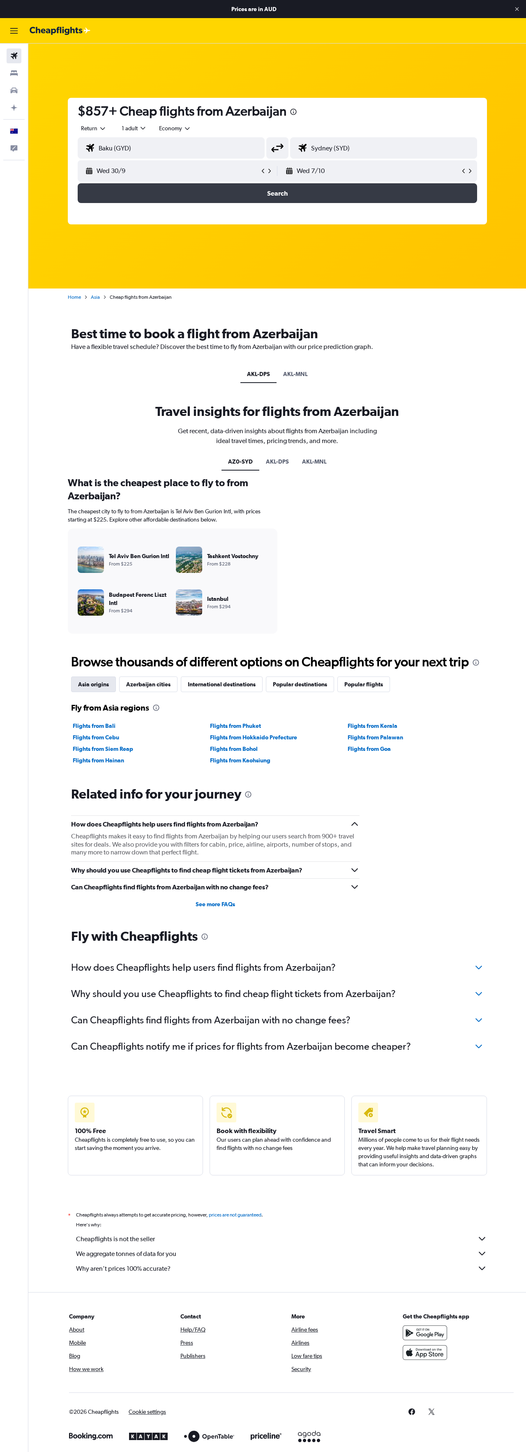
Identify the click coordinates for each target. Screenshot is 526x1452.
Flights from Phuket (235, 726)
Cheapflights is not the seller (115, 1239)
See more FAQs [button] (215, 904)
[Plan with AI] (14, 107)
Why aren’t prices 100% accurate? (123, 1268)
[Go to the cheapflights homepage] (60, 31)
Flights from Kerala (372, 726)
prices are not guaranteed (235, 1215)
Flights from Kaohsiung (240, 760)
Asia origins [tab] (93, 684)
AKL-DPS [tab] (258, 374)
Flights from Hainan (98, 760)
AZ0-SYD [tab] (240, 461)
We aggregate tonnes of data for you (126, 1254)
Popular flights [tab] (363, 684)
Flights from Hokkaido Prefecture (253, 737)
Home (74, 297)
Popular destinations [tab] (300, 684)
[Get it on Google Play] (425, 1332)
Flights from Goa (369, 749)
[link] (412, 1412)
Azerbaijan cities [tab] (148, 684)
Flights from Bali (94, 726)
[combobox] (94, 128)
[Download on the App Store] (425, 1352)
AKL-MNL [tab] (295, 374)
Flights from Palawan (375, 737)
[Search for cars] (14, 90)
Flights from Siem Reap (103, 749)
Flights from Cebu (96, 737)
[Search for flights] (14, 56)
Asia (95, 297)
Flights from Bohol (234, 749)
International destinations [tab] (222, 684)
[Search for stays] (14, 73)
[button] (517, 9)
